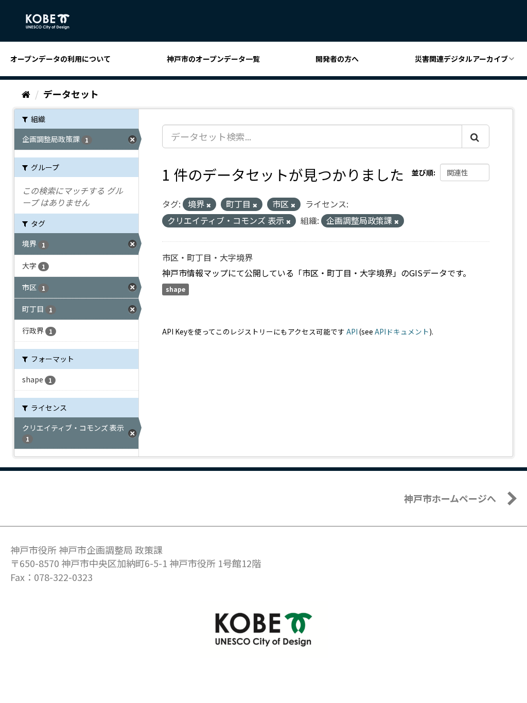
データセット (71, 93)
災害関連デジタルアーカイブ (461, 59)
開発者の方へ (337, 59)
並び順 (422, 172)
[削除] (208, 205)
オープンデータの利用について (60, 59)
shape (175, 289)
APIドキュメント (402, 331)
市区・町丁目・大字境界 (207, 257)
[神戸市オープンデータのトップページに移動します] (53, 21)
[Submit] (475, 136)
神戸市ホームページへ (450, 498)
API (352, 331)
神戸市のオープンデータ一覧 (213, 59)
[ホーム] (26, 93)
